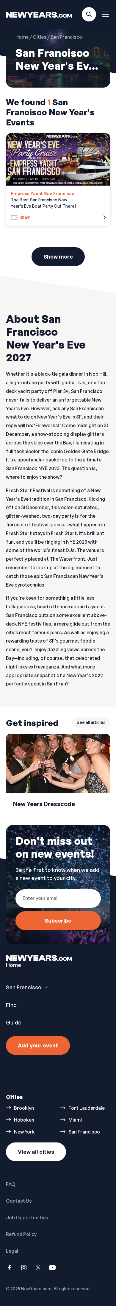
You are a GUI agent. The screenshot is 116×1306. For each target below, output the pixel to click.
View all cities (36, 1151)
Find (11, 1005)
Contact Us (19, 1201)
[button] (104, 14)
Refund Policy (21, 1234)
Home (13, 965)
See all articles (91, 722)
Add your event (38, 1045)
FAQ (10, 1184)
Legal (12, 1251)
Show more (58, 256)
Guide (13, 1022)
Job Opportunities (27, 1218)
